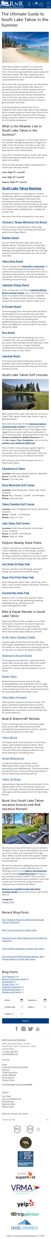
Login (9, 1235)
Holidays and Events (11, 992)
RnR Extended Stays (11, 989)
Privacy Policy (8, 1080)
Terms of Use (8, 1077)
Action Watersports (13, 758)
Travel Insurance (10, 1072)
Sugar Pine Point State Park (18, 577)
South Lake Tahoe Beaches (21, 188)
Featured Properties (11, 987)
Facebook (16, 1028)
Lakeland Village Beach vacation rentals (24, 291)
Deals (4, 1064)
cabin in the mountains (36, 870)
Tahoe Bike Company (14, 697)
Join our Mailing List (11, 1098)
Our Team (6, 1096)
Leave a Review (9, 1075)
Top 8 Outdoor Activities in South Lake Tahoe (23, 948)
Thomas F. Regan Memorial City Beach (24, 222)
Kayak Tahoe (9, 676)
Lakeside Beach (11, 356)
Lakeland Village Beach (15, 285)
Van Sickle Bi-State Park (16, 564)
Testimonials (8, 1101)
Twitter (30, 1028)
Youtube (37, 1028)
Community (7, 982)
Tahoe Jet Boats (11, 779)
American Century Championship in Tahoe (24, 425)
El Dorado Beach (11, 306)
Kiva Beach (8, 332)
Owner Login (8, 1106)
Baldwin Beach (10, 237)
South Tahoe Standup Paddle (18, 637)
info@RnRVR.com (10, 1054)
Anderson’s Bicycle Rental (17, 655)
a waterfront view (26, 873)
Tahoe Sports (9, 737)
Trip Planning (8, 976)
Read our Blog (8, 1104)
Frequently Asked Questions (15, 1067)
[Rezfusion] (38, 1129)
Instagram (23, 1028)
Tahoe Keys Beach (12, 261)
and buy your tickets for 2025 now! (18, 443)
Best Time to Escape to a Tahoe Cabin (19, 930)
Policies (5, 1069)
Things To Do (8, 902)
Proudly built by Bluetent (24, 1235)
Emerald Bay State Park (15, 593)
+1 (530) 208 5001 (10, 1051)
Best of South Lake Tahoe (14, 979)
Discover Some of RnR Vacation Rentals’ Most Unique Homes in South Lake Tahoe (23, 958)
